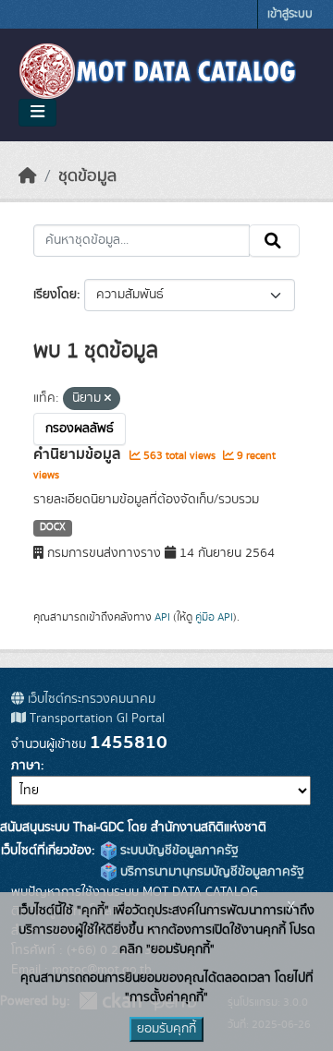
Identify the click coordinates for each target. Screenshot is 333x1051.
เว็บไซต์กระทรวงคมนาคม (89, 699)
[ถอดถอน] (108, 399)
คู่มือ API (214, 617)
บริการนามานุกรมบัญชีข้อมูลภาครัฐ (210, 872)
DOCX (53, 527)
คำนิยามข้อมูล (79, 454)
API (162, 617)
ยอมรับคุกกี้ (166, 1029)
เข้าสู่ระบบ (290, 14)
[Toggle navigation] (37, 113)
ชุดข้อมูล (87, 176)
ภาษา (26, 765)
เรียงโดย (55, 294)
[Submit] (274, 241)
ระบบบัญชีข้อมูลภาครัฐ (178, 850)
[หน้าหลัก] (27, 176)
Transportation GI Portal (95, 718)
